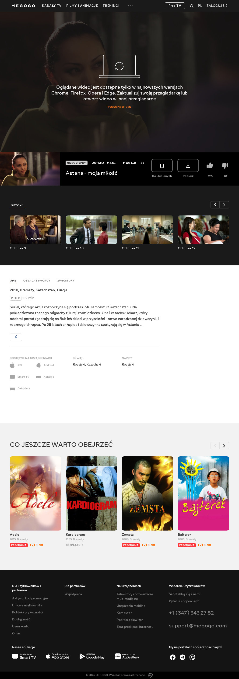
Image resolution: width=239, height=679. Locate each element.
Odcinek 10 (75, 248)
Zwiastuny (66, 280)
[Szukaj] (191, 6)
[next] (224, 204)
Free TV (175, 6)
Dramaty (27, 290)
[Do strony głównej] (23, 6)
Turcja (61, 290)
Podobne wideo (119, 107)
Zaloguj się (217, 6)
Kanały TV (52, 6)
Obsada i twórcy (36, 280)
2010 (14, 290)
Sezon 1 (17, 205)
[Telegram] (182, 657)
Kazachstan (45, 290)
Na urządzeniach (129, 586)
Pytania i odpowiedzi (184, 601)
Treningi (111, 6)
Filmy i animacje (82, 6)
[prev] (215, 204)
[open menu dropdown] (130, 6)
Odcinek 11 (130, 248)
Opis (13, 280)
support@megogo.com (198, 625)
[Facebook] (172, 657)
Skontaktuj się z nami (184, 594)
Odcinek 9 (18, 248)
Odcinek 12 (186, 248)
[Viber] (192, 657)
